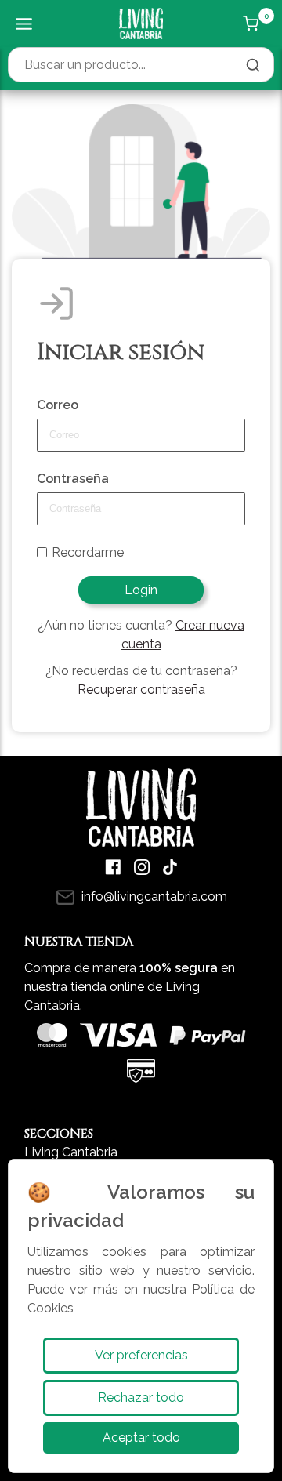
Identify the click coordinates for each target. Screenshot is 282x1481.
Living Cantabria (71, 1152)
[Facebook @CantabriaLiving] (113, 867)
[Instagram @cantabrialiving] (142, 867)
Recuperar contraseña (141, 689)
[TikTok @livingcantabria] (170, 867)
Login (141, 590)
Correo (57, 404)
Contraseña (73, 478)
